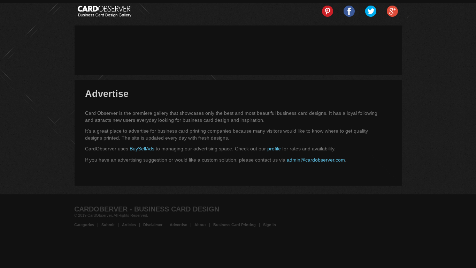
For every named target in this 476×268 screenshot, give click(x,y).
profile (274, 148)
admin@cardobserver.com (316, 160)
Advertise (178, 225)
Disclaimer (152, 225)
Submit (108, 225)
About (200, 225)
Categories (84, 225)
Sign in (269, 225)
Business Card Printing (234, 225)
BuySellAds (142, 148)
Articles (129, 225)
